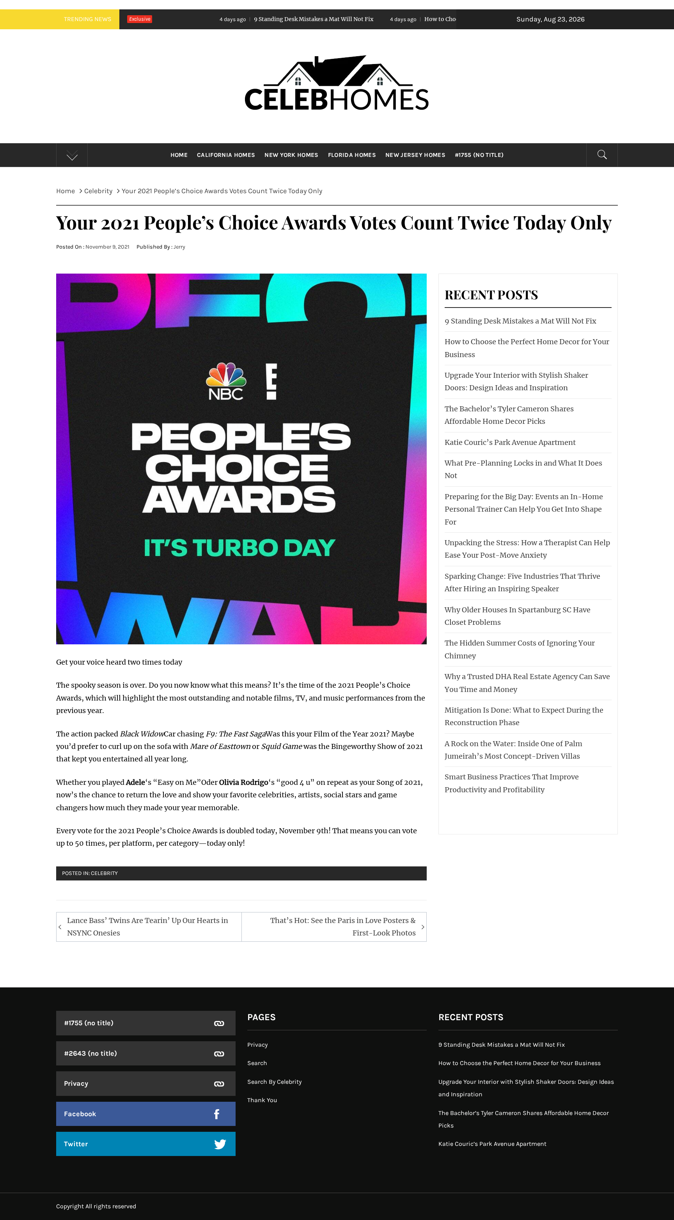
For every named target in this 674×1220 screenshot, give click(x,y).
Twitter (76, 1144)
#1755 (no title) (479, 154)
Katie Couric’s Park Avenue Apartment (510, 442)
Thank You (262, 1100)
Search (257, 1063)
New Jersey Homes (415, 154)
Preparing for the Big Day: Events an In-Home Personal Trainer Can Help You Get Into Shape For (524, 509)
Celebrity (104, 873)
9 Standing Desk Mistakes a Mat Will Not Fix (223, 19)
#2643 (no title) (90, 1053)
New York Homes (291, 154)
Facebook (80, 1114)
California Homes (226, 154)
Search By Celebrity (274, 1081)
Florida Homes (352, 154)
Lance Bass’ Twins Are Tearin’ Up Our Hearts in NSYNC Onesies (147, 926)
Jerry (179, 247)
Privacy (76, 1083)
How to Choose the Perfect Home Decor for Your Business (411, 19)
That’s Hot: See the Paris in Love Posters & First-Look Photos (343, 926)
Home (179, 154)
